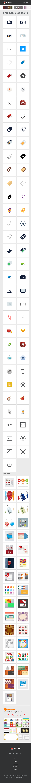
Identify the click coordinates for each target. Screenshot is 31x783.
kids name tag (26, 715)
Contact (15, 769)
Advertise (15, 764)
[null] (13, 722)
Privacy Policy (15, 766)
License (15, 758)
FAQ (15, 761)
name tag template (14, 715)
